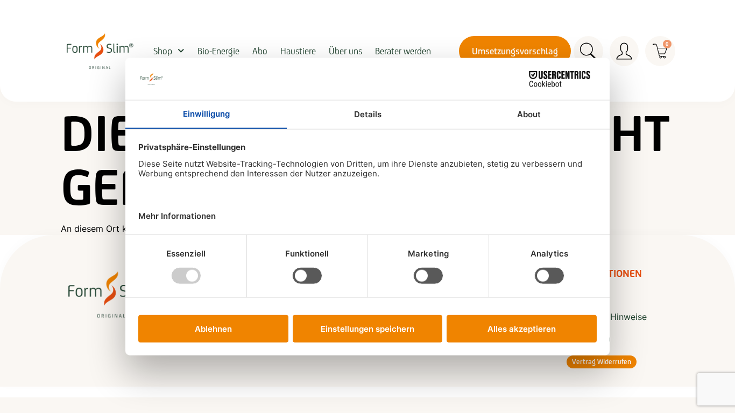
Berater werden (403, 51)
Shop (162, 51)
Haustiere (298, 51)
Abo (259, 51)
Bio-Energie (218, 51)
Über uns (345, 51)
